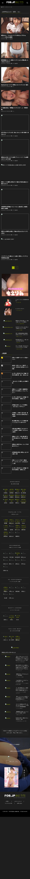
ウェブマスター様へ (8, 803)
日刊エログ (19, 342)
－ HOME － (7, 801)
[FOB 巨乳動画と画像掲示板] (15, 3)
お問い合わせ (19, 803)
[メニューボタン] (2, 3)
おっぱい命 (19, 302)
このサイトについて (18, 801)
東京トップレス (19, 336)
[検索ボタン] (27, 3)
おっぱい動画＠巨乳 (20, 323)
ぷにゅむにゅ (19, 310)
